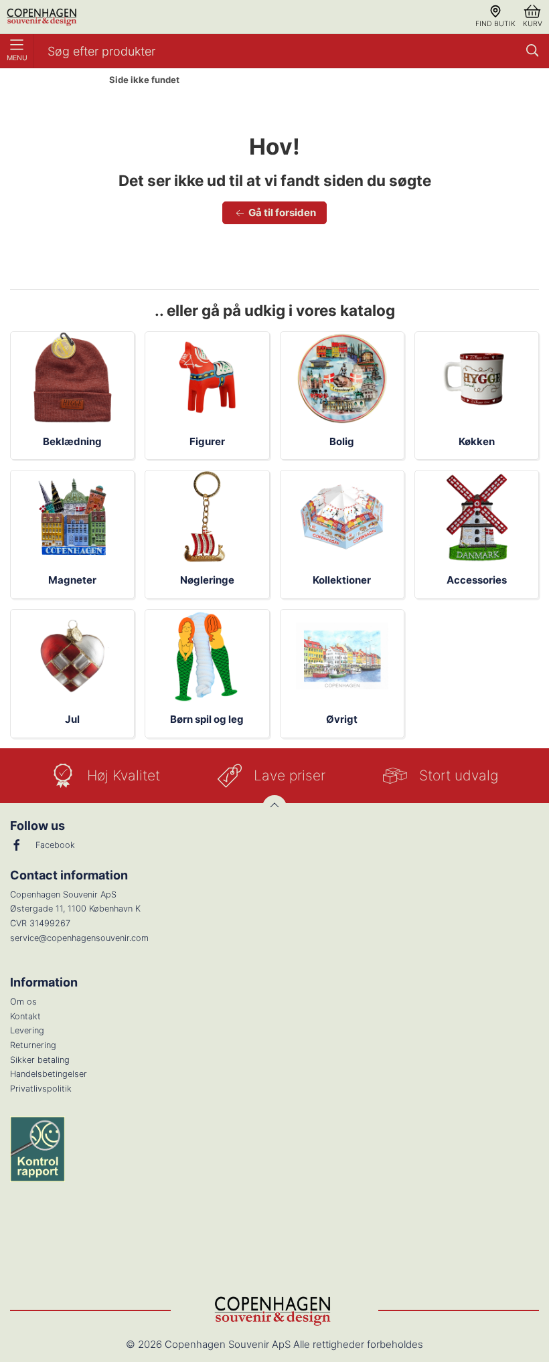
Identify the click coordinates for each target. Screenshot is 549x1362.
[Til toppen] (274, 807)
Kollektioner (342, 580)
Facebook (55, 845)
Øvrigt (342, 719)
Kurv (532, 23)
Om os (23, 1002)
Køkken (477, 441)
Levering (27, 1030)
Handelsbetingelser (48, 1074)
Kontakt (25, 1016)
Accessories (477, 580)
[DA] (43, 16)
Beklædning (72, 441)
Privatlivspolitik (41, 1089)
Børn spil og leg (207, 719)
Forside (74, 80)
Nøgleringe (207, 580)
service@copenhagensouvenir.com (79, 938)
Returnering (33, 1045)
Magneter (72, 580)
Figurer (207, 441)
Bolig (341, 441)
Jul (72, 719)
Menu (17, 58)
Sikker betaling (40, 1060)
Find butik (495, 23)
